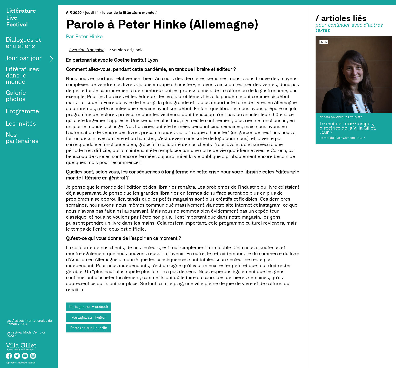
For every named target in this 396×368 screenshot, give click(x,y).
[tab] (86, 50)
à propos (11, 362)
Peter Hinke (89, 36)
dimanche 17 (339, 117)
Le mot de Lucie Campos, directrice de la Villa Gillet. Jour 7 (348, 128)
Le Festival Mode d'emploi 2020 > (25, 334)
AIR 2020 (74, 12)
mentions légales (26, 362)
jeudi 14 (92, 12)
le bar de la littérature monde (128, 12)
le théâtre (355, 117)
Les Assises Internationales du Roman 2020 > (29, 322)
